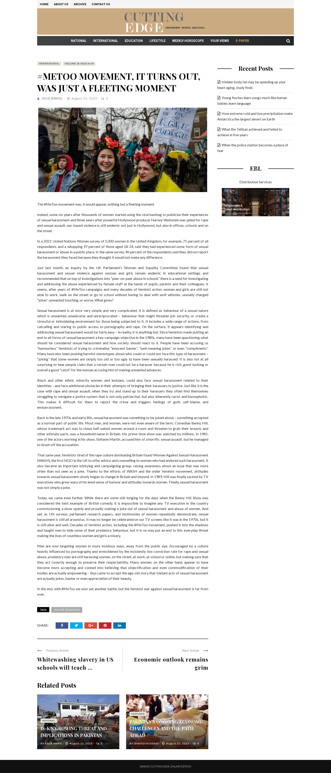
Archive (80, 4)
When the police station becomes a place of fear (252, 148)
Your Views (220, 41)
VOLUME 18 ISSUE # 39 (79, 63)
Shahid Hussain (146, 743)
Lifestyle (158, 41)
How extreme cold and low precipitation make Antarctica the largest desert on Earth (255, 116)
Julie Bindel (52, 98)
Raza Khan (53, 743)
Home (44, 4)
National (78, 41)
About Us (61, 4)
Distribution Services (255, 182)
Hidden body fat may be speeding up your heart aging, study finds (251, 85)
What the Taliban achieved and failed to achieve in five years (249, 132)
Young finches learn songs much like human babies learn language (252, 100)
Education (134, 41)
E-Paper (242, 41)
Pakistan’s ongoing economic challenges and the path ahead (166, 728)
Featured (138, 713)
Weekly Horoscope (188, 41)
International (105, 41)
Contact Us (101, 4)
